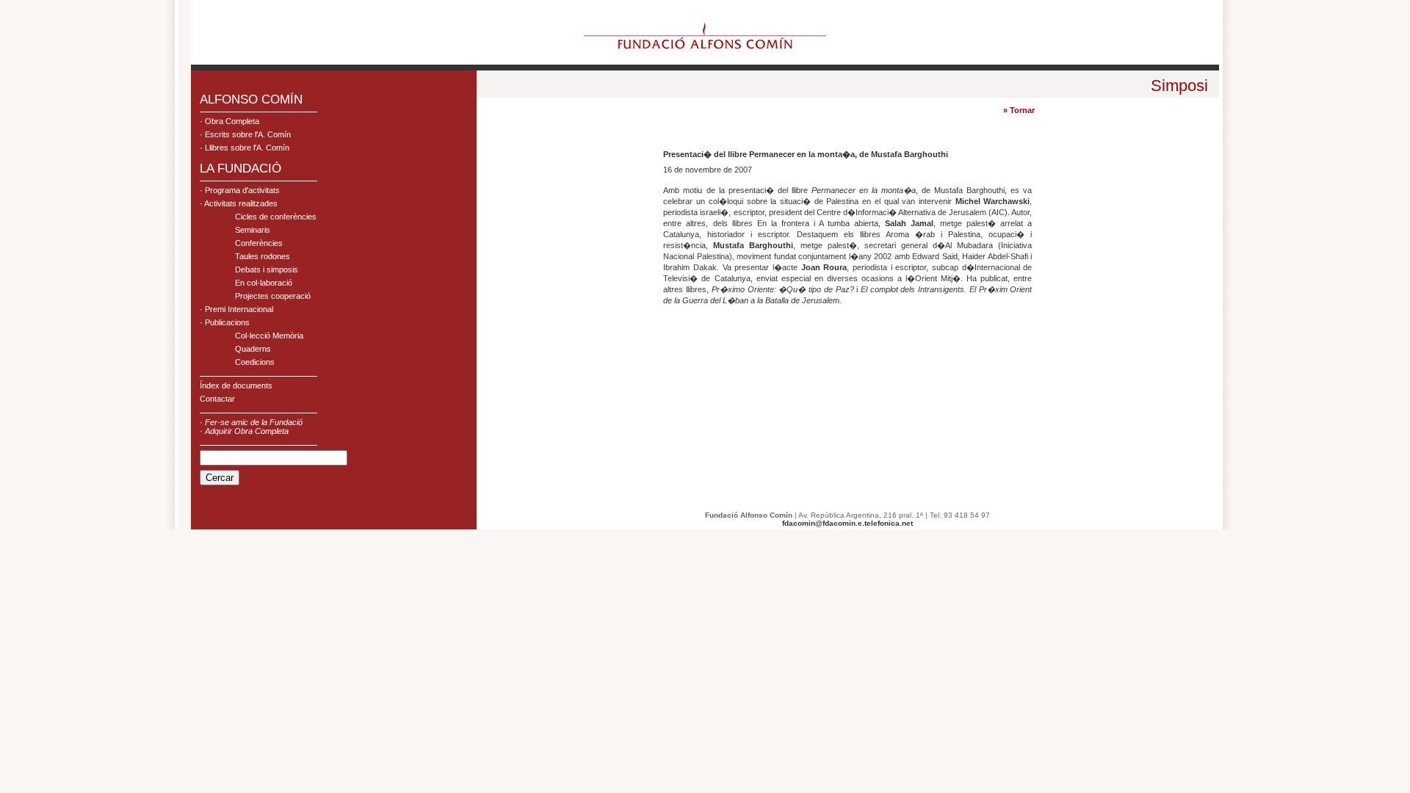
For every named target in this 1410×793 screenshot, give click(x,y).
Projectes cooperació (273, 296)
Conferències (259, 243)
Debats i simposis (266, 269)
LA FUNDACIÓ (240, 168)
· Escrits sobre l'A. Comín (245, 134)
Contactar (217, 398)
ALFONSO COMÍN (251, 99)
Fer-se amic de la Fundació (254, 422)
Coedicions (255, 362)
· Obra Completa (229, 121)
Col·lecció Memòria (269, 335)
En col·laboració (263, 282)
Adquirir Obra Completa (247, 431)
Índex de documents (236, 385)
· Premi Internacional (236, 309)
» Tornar (1019, 110)
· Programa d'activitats (240, 190)
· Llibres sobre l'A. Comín (244, 147)
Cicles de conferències (276, 216)
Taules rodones (262, 256)
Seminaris (252, 229)
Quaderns (253, 348)
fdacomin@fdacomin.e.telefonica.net (847, 523)
